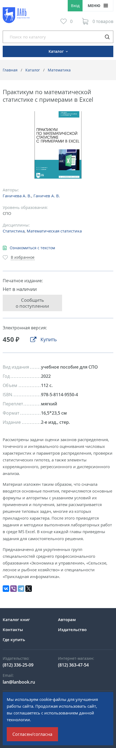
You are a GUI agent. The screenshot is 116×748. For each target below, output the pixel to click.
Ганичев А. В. (46, 195)
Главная (10, 70)
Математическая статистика (54, 231)
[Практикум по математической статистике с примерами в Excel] (58, 145)
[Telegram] (21, 588)
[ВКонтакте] (6, 588)
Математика (59, 70)
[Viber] (13, 588)
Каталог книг (16, 619)
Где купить (14, 639)
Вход (75, 5)
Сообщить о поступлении (32, 303)
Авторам (67, 619)
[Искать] (107, 37)
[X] (28, 588)
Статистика (14, 231)
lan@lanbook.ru (19, 682)
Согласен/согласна (32, 734)
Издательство (72, 629)
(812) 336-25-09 (18, 665)
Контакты (13, 629)
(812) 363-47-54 (73, 665)
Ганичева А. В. (17, 195)
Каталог (32, 70)
